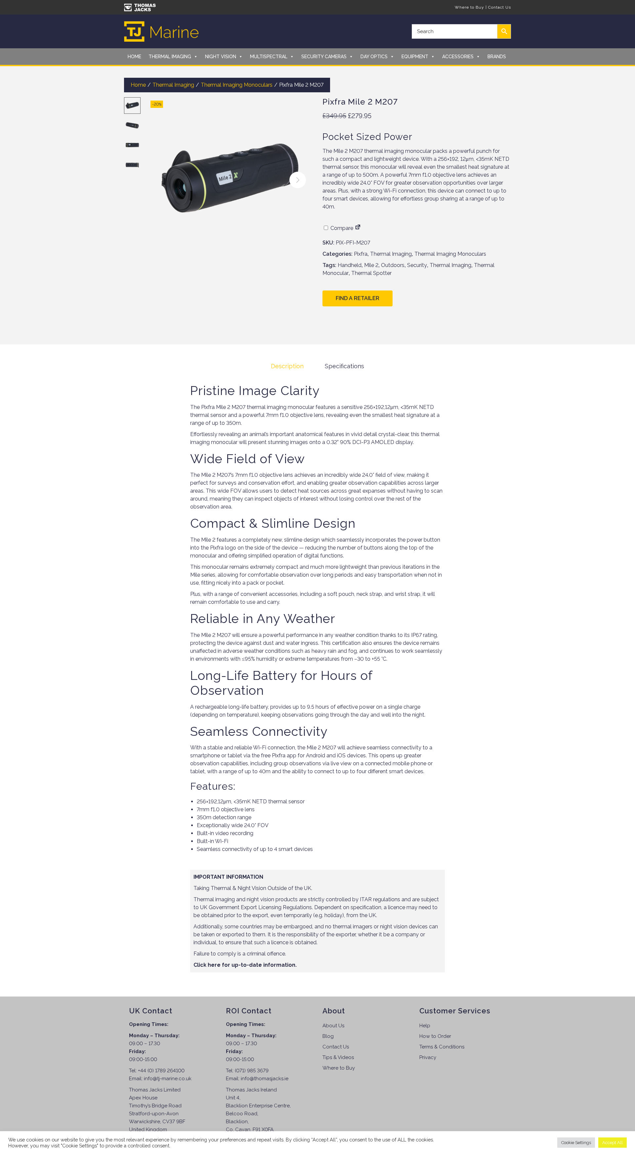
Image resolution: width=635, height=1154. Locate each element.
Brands (496, 56)
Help (424, 1026)
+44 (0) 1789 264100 (161, 1071)
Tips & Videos (338, 1057)
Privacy (427, 1057)
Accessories (458, 56)
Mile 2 (371, 265)
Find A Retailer (357, 298)
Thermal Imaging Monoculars (237, 85)
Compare (341, 228)
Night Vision (220, 56)
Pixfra (360, 254)
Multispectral (268, 56)
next (297, 180)
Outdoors (392, 265)
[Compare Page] (358, 228)
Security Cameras (324, 56)
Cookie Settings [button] (576, 1142)
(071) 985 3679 (252, 1071)
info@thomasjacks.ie (264, 1079)
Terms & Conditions (441, 1047)
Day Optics (374, 56)
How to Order (435, 1036)
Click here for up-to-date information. (245, 965)
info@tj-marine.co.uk (167, 1079)
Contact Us (499, 7)
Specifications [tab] (344, 366)
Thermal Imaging (169, 56)
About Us (333, 1026)
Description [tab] (287, 366)
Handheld (349, 265)
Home (134, 56)
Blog (328, 1036)
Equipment (415, 56)
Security (417, 265)
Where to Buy (469, 7)
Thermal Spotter (371, 273)
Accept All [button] (612, 1142)
